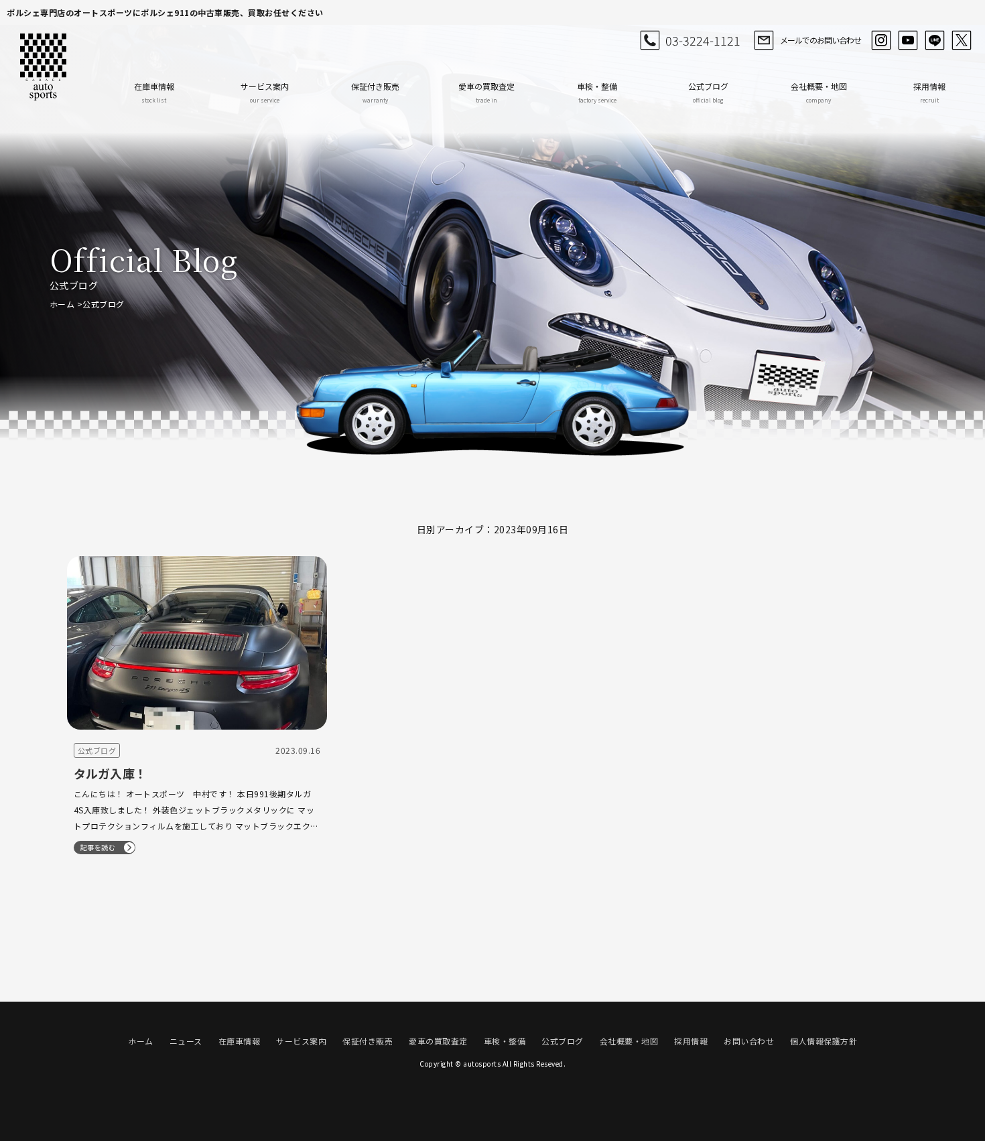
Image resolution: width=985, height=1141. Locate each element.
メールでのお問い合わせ (820, 40)
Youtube (908, 40)
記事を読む (98, 847)
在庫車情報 (154, 92)
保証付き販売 (375, 92)
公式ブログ (708, 92)
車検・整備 (597, 92)
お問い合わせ (749, 1041)
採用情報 (929, 92)
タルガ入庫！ (110, 773)
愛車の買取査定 (486, 92)
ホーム (62, 304)
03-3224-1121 (702, 40)
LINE (934, 40)
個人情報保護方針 (823, 1041)
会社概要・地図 (819, 92)
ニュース (186, 1041)
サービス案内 (265, 92)
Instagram (881, 40)
